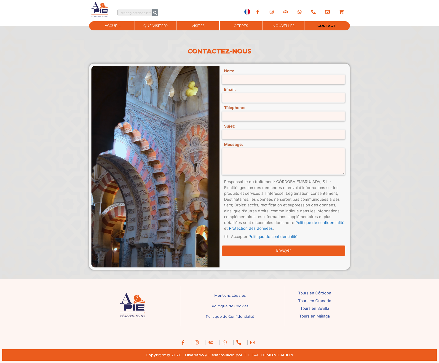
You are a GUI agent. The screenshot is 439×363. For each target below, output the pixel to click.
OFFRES (241, 26)
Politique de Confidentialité (230, 316)
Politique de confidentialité (319, 222)
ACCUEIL (112, 26)
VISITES (198, 26)
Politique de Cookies (230, 306)
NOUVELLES (283, 26)
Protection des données (251, 228)
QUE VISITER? (155, 26)
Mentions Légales (230, 295)
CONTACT (326, 26)
